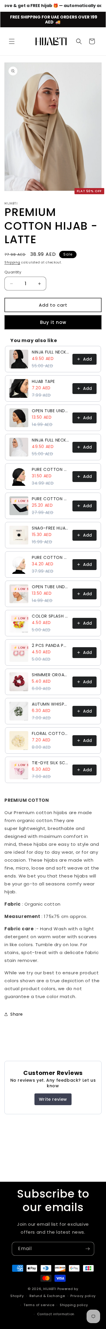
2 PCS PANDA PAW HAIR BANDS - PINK (50, 645)
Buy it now (53, 322)
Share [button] (16, 1014)
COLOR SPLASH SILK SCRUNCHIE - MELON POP (50, 616)
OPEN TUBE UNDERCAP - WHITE (50, 587)
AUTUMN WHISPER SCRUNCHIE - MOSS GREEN (50, 704)
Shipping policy (74, 1305)
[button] (11, 41)
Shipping (12, 262)
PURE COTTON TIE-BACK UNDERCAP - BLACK (50, 469)
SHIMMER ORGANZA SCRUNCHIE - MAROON (50, 675)
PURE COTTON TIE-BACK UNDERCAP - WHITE (50, 557)
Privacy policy (83, 1296)
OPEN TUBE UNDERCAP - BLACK (50, 411)
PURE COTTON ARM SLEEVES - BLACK (50, 499)
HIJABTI (49, 1288)
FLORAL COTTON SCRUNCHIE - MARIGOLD (50, 733)
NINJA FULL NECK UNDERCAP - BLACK (50, 352)
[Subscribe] (87, 1249)
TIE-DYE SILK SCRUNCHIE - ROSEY (50, 763)
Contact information (55, 1314)
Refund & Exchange (47, 1296)
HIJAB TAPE (43, 381)
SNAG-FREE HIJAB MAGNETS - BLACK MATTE (50, 528)
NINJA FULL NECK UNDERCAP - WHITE (50, 440)
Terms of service (39, 1305)
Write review (53, 1099)
